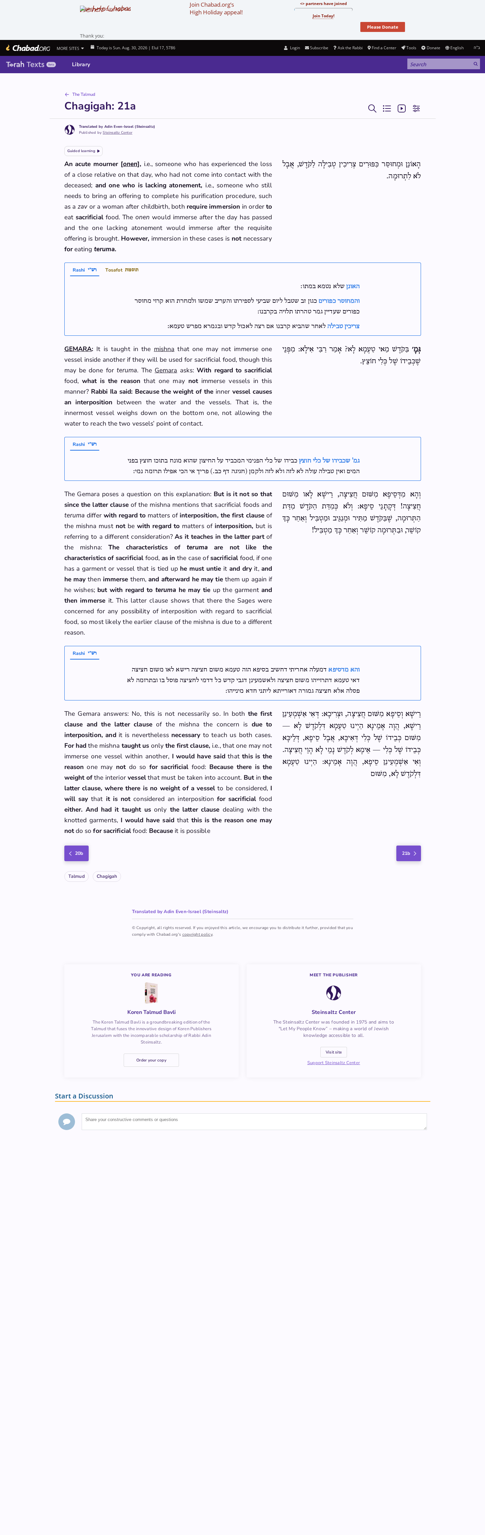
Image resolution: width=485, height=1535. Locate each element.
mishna (164, 349)
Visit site (334, 1052)
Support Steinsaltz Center (333, 1063)
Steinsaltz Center (117, 132)
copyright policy (197, 934)
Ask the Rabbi (350, 48)
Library (81, 64)
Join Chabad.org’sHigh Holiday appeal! (216, 8)
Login (294, 48)
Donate (433, 48)
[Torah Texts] (31, 64)
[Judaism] (27, 48)
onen (130, 164)
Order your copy (151, 1060)
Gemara (166, 370)
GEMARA (78, 349)
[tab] (85, 271)
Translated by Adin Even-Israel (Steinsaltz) (117, 126)
